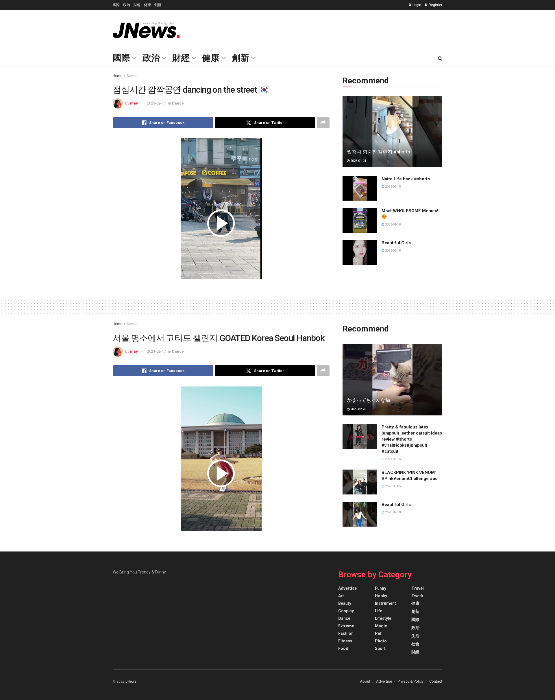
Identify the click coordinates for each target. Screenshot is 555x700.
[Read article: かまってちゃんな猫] (392, 379)
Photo (381, 641)
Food (343, 648)
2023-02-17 (156, 103)
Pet (378, 633)
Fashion (346, 633)
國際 (116, 5)
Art (341, 595)
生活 (415, 635)
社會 (415, 644)
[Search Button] (440, 58)
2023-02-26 (357, 409)
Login (416, 5)
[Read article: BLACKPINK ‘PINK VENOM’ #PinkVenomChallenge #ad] (360, 482)
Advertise (347, 588)
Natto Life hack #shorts (406, 179)
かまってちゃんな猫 (368, 400)
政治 (126, 5)
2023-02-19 (392, 186)
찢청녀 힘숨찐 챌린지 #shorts (378, 152)
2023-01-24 (357, 161)
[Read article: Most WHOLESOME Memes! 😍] (360, 220)
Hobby (381, 595)
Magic (381, 626)
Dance (132, 76)
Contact (435, 681)
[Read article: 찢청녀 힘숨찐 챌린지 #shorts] (392, 131)
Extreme (346, 626)
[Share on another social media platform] (323, 122)
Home (117, 76)
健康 (147, 5)
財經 (137, 5)
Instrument (385, 603)
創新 (157, 5)
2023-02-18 (392, 250)
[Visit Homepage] (146, 30)
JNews (130, 681)
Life (378, 611)
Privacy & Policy (410, 681)
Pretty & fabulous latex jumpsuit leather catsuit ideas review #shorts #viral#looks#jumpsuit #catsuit (412, 439)
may (134, 103)
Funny (380, 588)
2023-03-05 (392, 486)
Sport (380, 648)
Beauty (344, 603)
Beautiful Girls (396, 242)
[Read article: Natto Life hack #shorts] (360, 188)
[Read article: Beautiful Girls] (360, 252)
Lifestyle (383, 618)
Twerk (417, 595)
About (365, 681)
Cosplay (346, 611)
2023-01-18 (392, 224)
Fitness (345, 641)
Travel (417, 588)
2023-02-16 (392, 459)
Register (435, 5)
